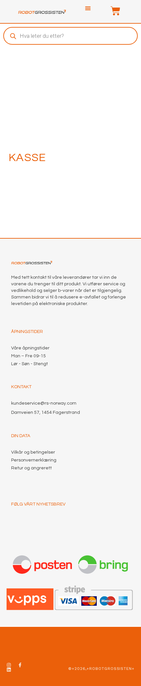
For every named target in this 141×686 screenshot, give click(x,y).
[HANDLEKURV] (112, 11)
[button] (87, 8)
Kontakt (21, 387)
